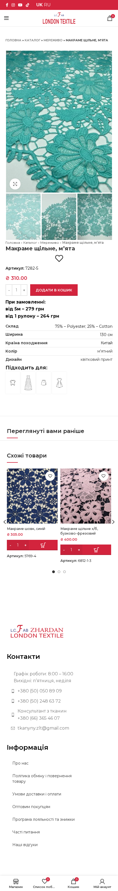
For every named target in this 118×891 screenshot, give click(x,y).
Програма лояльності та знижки (43, 819)
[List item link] (59, 691)
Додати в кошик (54, 290)
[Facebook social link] (7, 5)
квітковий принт (97, 359)
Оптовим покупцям (31, 806)
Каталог (32, 40)
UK (39, 4)
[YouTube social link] (20, 5)
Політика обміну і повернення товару (42, 778)
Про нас (20, 763)
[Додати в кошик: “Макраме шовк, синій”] (32, 545)
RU (47, 4)
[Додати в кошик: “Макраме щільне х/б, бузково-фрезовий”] (85, 550)
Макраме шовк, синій (26, 529)
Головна (13, 40)
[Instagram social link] (13, 5)
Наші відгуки (25, 844)
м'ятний (105, 351)
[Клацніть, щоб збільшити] (15, 183)
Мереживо (53, 40)
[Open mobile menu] (6, 18)
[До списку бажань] (59, 258)
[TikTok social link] (27, 5)
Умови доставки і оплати (36, 794)
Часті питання (26, 832)
